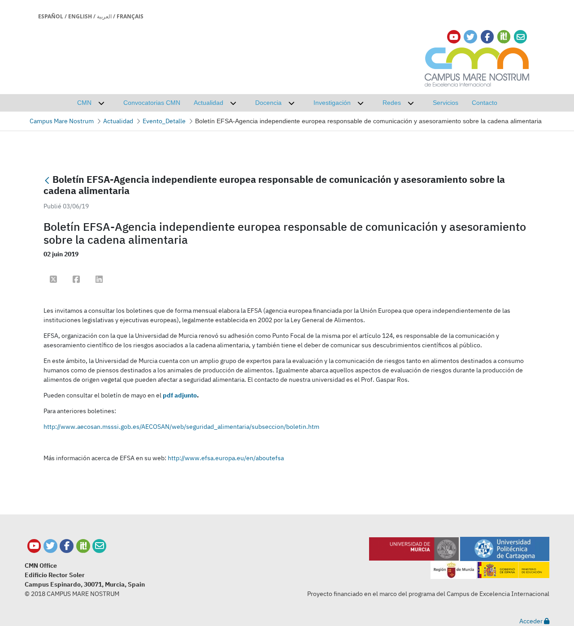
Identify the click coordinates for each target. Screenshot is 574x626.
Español (50, 16)
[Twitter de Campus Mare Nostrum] (50, 546)
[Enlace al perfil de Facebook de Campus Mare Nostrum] (487, 37)
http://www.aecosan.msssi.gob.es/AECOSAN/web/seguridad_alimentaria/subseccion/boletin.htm (181, 427)
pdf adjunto (180, 395)
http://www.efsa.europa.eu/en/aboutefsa (226, 458)
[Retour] (47, 180)
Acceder (531, 621)
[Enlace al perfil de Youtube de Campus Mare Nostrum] (453, 37)
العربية (104, 16)
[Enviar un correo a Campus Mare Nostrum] (99, 546)
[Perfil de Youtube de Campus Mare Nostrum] (34, 546)
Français (130, 16)
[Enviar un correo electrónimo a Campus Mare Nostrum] (521, 37)
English (80, 16)
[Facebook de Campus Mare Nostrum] (67, 546)
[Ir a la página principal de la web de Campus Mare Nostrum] (477, 65)
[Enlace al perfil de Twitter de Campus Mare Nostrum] (470, 37)
